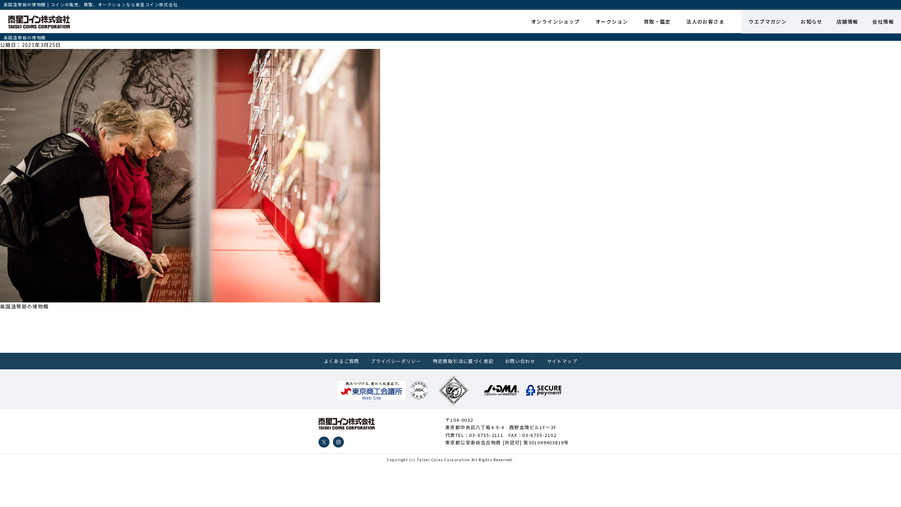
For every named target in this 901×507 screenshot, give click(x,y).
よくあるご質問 (341, 361)
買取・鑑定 (657, 21)
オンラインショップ (555, 21)
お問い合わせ (520, 361)
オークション (612, 21)
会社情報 (883, 21)
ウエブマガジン (768, 21)
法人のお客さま (705, 21)
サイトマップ (562, 361)
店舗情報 (847, 21)
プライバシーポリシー (396, 361)
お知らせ (812, 21)
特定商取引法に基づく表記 (463, 361)
